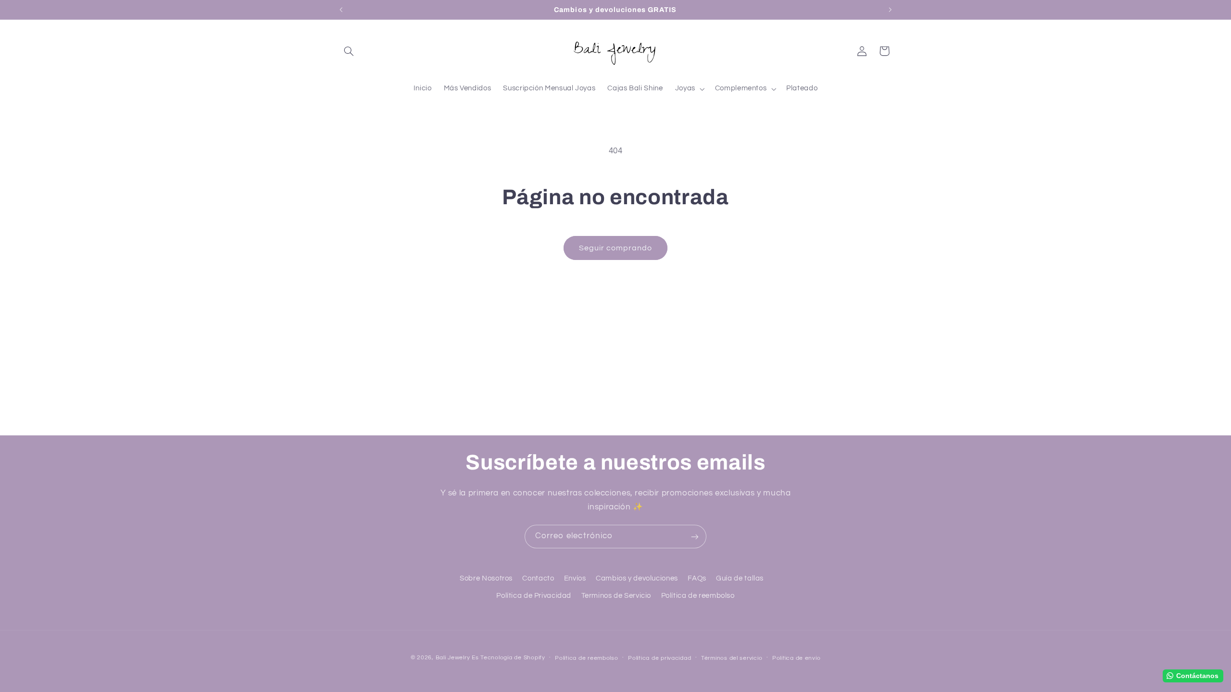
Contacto (538, 578)
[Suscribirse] (695, 536)
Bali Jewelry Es (457, 657)
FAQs (697, 578)
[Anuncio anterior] (341, 9)
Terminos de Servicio (616, 595)
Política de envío (796, 658)
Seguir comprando (616, 248)
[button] (349, 51)
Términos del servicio (731, 658)
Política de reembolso (698, 595)
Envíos (575, 578)
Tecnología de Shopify (512, 657)
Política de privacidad (659, 658)
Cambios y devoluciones (637, 578)
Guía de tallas (740, 578)
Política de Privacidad (533, 595)
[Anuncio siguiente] (890, 9)
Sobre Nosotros (486, 578)
